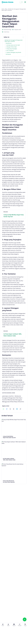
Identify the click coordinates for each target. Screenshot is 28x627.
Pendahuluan (9, 43)
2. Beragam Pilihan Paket (11, 47)
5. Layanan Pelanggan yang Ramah (13, 52)
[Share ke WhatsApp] (3, 409)
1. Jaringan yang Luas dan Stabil (13, 45)
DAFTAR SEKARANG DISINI (8, 393)
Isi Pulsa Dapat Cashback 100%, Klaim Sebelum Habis (13, 335)
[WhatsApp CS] (24, 619)
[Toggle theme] (21, 2)
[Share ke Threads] (13, 409)
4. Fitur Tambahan (10, 50)
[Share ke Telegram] (17, 409)
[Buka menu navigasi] (25, 2)
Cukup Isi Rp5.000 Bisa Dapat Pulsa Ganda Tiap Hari (14, 215)
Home (3, 9)
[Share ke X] (10, 409)
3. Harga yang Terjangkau (11, 48)
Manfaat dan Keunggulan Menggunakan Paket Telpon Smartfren (14, 40)
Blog (6, 9)
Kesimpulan (8, 54)
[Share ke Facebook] (7, 409)
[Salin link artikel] (20, 409)
